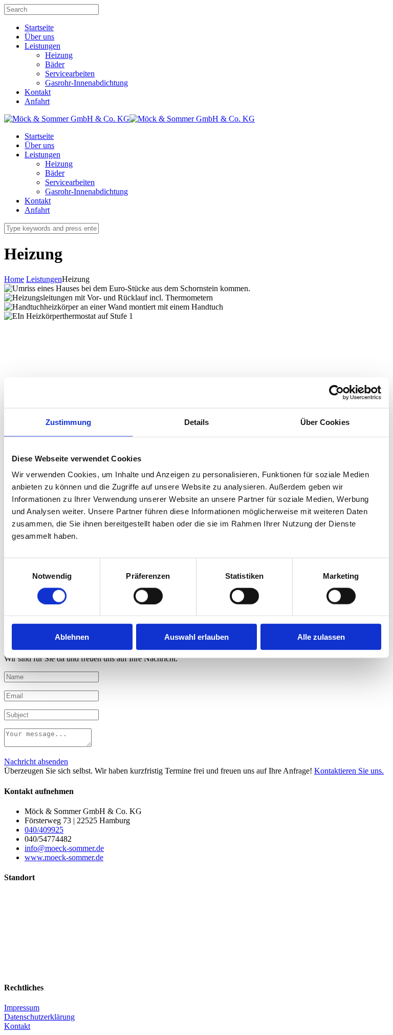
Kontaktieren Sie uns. (349, 770)
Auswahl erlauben (196, 637)
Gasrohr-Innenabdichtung (86, 82)
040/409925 (44, 829)
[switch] (148, 595)
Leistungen (42, 46)
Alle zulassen (321, 637)
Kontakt (38, 92)
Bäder (54, 64)
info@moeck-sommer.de (64, 848)
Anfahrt (37, 101)
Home (14, 279)
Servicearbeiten (70, 73)
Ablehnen (72, 637)
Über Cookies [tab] (325, 421)
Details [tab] (196, 421)
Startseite (39, 27)
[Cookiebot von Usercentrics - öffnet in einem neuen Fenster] (336, 392)
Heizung (59, 55)
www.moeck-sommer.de (64, 857)
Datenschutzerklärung (39, 1016)
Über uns (39, 36)
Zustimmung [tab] (68, 421)
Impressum (21, 1007)
